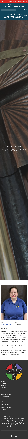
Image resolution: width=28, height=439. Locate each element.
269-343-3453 (8, 394)
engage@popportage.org (7, 324)
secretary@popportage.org (10, 399)
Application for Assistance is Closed (17, 1)
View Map (3, 389)
